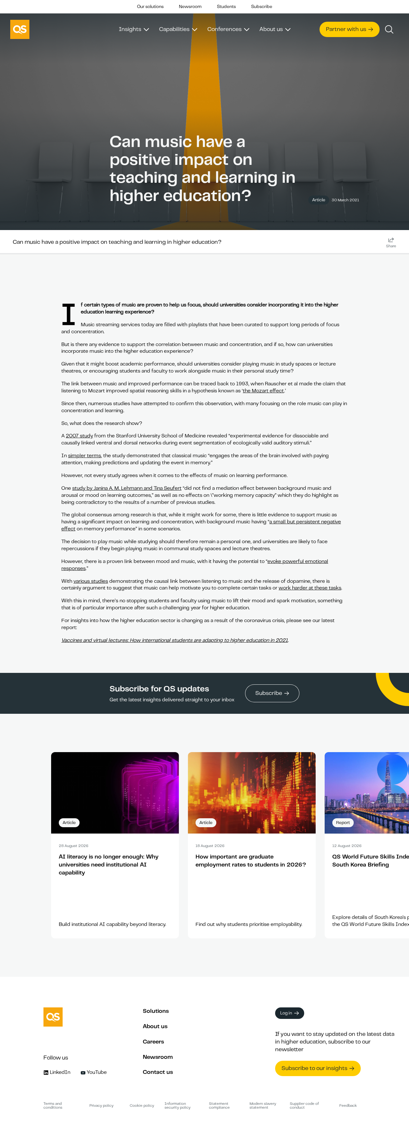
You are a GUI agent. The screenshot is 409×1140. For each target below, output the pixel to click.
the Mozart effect (263, 391)
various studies (90, 581)
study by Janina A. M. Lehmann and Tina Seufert (126, 488)
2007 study (79, 436)
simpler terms (84, 455)
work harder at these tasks (310, 588)
